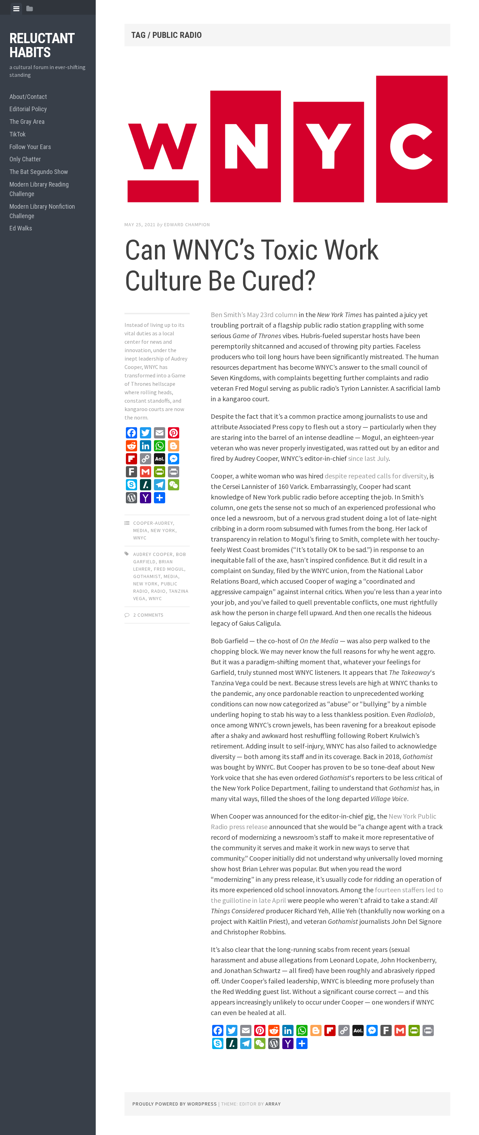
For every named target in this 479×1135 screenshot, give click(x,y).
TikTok (17, 134)
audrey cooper (153, 554)
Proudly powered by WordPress (175, 1104)
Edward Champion (187, 224)
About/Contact (28, 96)
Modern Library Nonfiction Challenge (42, 211)
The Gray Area (27, 121)
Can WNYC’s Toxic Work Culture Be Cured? (251, 265)
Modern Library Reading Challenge (39, 189)
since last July (368, 458)
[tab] (16, 9)
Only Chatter (25, 159)
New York (163, 530)
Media (140, 530)
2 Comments (148, 615)
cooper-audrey (153, 523)
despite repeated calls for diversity (375, 475)
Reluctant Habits (41, 45)
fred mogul (169, 569)
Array (273, 1104)
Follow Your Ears (30, 146)
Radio (158, 591)
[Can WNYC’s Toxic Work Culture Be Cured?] (287, 140)
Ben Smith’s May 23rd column (254, 314)
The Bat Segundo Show (38, 171)
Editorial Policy (28, 109)
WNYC (140, 538)
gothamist (147, 576)
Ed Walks (20, 228)
